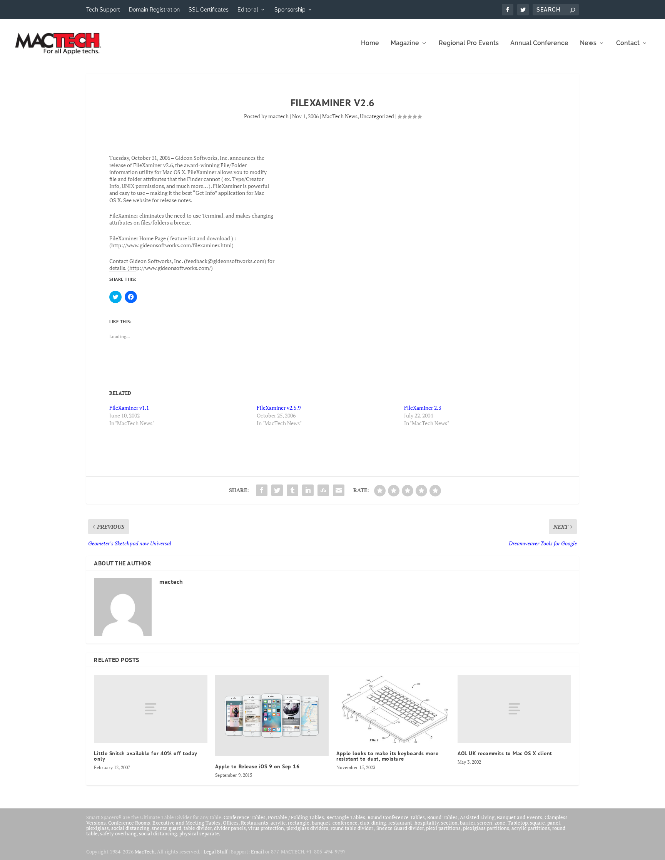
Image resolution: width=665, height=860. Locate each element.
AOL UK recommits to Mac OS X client (505, 753)
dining (378, 822)
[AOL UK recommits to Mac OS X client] (514, 709)
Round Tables (442, 817)
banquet (321, 822)
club (364, 822)
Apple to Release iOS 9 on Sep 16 (257, 766)
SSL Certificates (209, 10)
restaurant (400, 822)
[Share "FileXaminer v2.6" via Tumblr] (292, 490)
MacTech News (340, 116)
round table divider (352, 828)
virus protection (266, 828)
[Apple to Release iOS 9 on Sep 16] (272, 715)
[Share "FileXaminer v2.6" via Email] (338, 490)
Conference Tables (245, 817)
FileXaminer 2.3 (422, 407)
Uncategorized (377, 116)
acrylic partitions (530, 828)
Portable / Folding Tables (296, 817)
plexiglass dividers (307, 828)
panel (553, 822)
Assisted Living (477, 817)
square (537, 822)
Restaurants (254, 822)
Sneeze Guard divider (400, 828)
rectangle (298, 822)
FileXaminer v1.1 (129, 407)
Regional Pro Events (469, 43)
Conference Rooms (129, 822)
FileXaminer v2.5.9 (279, 407)
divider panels (230, 828)
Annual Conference (539, 43)
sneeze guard (166, 828)
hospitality (426, 822)
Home (370, 43)
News (588, 43)
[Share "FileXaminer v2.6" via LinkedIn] (308, 490)
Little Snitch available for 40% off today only (145, 756)
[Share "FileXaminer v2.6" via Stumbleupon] (323, 490)
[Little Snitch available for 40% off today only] (150, 709)
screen (484, 822)
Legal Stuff (215, 851)
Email (257, 851)
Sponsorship (290, 10)
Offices (231, 822)
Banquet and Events (519, 817)
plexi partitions (443, 828)
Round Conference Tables (396, 817)
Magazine (405, 43)
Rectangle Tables (345, 817)
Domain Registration (154, 10)
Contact (628, 43)
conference (345, 822)
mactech (278, 116)
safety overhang (118, 833)
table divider (198, 828)
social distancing (130, 828)
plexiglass (97, 828)
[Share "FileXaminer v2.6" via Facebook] (261, 490)
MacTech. (145, 851)
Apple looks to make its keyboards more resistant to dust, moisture (387, 756)
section (449, 822)
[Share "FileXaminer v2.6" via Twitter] (277, 490)
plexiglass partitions (486, 828)
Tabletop (518, 822)
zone (500, 822)
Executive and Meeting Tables (186, 822)
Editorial (247, 10)
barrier (467, 822)
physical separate (199, 833)
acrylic (278, 822)
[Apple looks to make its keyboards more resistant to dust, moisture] (393, 709)
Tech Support (103, 10)
